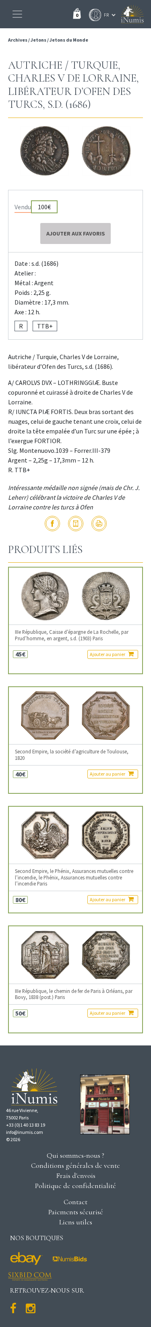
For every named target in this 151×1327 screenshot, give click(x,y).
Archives (18, 40)
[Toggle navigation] (17, 14)
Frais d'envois (75, 1175)
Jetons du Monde (69, 40)
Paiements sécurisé (75, 1211)
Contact (75, 1201)
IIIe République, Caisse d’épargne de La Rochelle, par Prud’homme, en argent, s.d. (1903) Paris (71, 635)
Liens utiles (75, 1222)
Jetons (38, 40)
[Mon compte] (93, 15)
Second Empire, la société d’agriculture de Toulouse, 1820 (71, 755)
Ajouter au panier (108, 654)
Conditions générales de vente (75, 1165)
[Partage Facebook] (52, 523)
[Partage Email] (76, 523)
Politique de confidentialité (75, 1185)
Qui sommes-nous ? (75, 1155)
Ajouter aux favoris (75, 233)
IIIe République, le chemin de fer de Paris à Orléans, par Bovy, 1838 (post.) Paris (73, 994)
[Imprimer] (99, 523)
